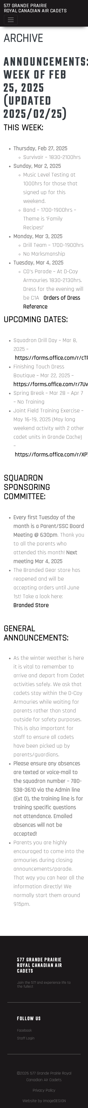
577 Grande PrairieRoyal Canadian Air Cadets (35, 8)
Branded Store (31, 605)
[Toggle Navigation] (11, 20)
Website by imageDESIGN (44, 1101)
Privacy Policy (44, 1090)
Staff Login (25, 1038)
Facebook (24, 1030)
